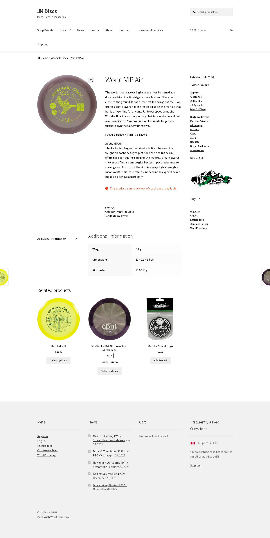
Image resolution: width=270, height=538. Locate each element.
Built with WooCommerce (53, 517)
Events (94, 30)
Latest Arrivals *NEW (202, 77)
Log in (193, 215)
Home (45, 58)
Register (195, 211)
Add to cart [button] (160, 360)
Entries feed (197, 219)
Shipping (42, 44)
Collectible (196, 101)
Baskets (194, 141)
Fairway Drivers (199, 121)
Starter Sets (197, 158)
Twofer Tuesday (199, 84)
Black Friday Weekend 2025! (110, 485)
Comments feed (199, 224)
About (109, 30)
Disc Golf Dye (198, 109)
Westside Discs (59, 58)
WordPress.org (198, 228)
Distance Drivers (199, 117)
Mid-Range (196, 125)
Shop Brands (45, 30)
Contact (125, 30)
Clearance (196, 96)
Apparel (194, 92)
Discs (63, 30)
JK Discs (47, 11)
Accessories (197, 150)
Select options (58, 360)
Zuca (193, 137)
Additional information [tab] (51, 238)
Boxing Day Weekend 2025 (109, 474)
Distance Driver (119, 216)
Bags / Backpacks (200, 146)
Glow (193, 133)
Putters (194, 129)
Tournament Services (149, 30)
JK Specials (196, 105)
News (80, 30)
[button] (91, 80)
